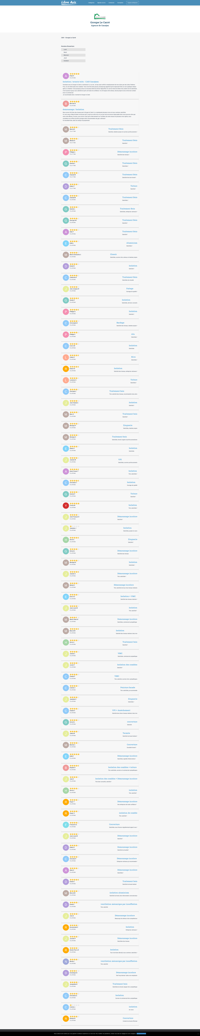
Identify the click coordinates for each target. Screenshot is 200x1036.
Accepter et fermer (141, 1033)
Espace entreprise (133, 2)
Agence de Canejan (100, 25)
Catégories (91, 2)
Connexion (111, 2)
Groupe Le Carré (100, 22)
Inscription (120, 2)
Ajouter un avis (101, 2)
